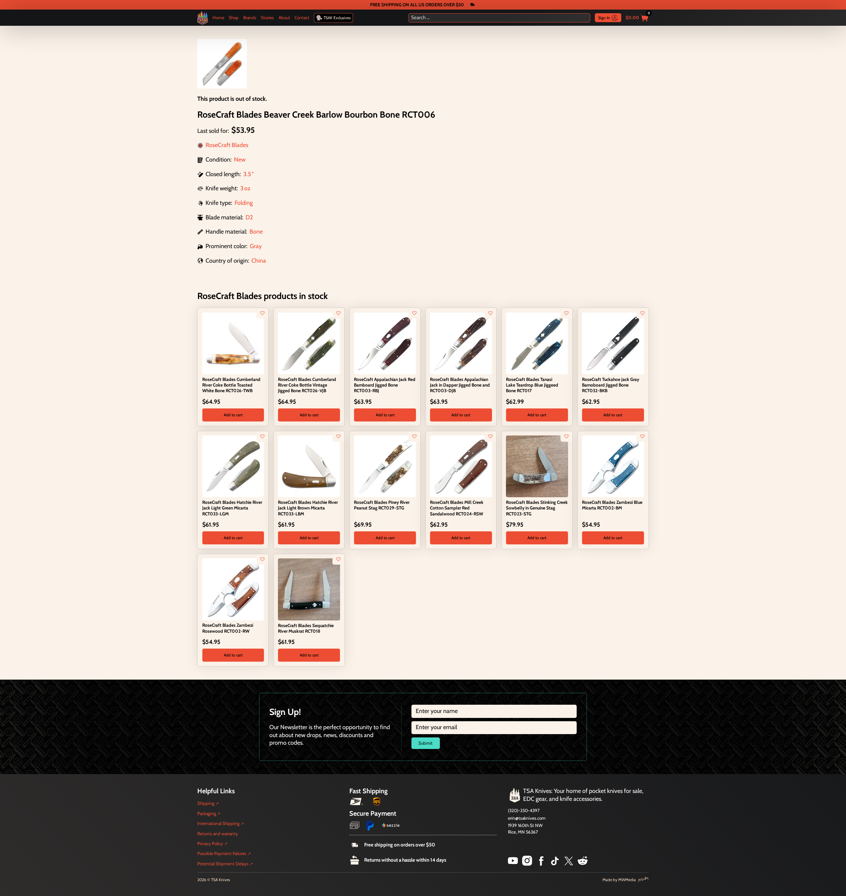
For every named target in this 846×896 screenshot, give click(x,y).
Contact (301, 17)
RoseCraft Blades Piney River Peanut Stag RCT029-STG (381, 505)
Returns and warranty (217, 833)
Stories (267, 17)
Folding (244, 202)
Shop (234, 17)
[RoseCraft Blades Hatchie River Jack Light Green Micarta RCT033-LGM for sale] (233, 465)
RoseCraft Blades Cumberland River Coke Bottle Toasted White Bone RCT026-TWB (231, 385)
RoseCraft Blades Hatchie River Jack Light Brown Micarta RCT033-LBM (308, 508)
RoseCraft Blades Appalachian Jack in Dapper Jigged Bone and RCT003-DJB (460, 385)
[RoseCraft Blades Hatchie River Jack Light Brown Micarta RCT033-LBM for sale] (309, 465)
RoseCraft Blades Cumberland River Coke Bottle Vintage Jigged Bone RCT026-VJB (307, 385)
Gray (256, 246)
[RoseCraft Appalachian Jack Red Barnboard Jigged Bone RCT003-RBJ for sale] (385, 343)
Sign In (604, 17)
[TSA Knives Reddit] (583, 863)
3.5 (247, 174)
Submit (425, 743)
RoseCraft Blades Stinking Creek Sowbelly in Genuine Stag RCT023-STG (537, 508)
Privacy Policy (210, 843)
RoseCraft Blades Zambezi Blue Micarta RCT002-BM (612, 505)
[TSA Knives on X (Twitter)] (568, 863)
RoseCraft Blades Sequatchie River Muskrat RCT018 (306, 628)
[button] (233, 415)
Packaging (206, 813)
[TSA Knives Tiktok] (554, 863)
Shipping (205, 803)
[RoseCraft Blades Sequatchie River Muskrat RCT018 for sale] (309, 588)
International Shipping (218, 823)
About (284, 17)
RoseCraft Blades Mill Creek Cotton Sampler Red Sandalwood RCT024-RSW (456, 508)
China (258, 260)
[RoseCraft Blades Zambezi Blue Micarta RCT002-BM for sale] (613, 465)
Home (218, 17)
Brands (249, 17)
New (240, 159)
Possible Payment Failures (222, 853)
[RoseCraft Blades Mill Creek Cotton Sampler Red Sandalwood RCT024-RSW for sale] (461, 465)
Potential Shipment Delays (223, 863)
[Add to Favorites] (262, 313)
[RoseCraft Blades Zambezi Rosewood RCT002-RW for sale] (233, 588)
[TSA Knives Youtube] (513, 863)
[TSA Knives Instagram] (527, 863)
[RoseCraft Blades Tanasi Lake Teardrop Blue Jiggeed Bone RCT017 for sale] (537, 343)
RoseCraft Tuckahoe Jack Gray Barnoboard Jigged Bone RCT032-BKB (610, 385)
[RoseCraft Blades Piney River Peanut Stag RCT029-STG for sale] (385, 465)
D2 (249, 217)
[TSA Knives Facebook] (541, 863)
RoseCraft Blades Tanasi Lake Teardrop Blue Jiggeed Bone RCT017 (532, 385)
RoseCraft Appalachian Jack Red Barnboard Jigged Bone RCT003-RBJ (384, 385)
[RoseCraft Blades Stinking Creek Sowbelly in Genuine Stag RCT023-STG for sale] (537, 465)
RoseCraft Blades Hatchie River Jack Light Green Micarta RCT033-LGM (232, 508)
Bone (256, 231)
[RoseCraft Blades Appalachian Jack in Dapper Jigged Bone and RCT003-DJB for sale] (461, 343)
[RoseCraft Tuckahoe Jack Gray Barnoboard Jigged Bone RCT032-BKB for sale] (613, 343)
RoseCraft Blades (227, 145)
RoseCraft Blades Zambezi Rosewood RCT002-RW (227, 627)
